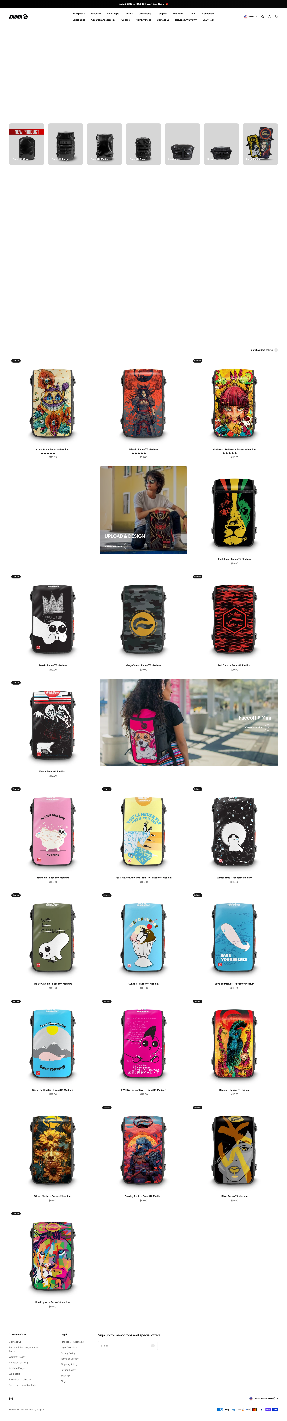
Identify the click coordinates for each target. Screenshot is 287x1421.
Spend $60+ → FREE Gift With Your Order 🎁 (143, 4)
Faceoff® (96, 13)
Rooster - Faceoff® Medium (234, 1090)
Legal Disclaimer (69, 1347)
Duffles (129, 13)
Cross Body (145, 13)
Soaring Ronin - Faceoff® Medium (143, 1196)
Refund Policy (68, 1369)
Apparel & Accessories (103, 19)
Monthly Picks (143, 19)
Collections (208, 13)
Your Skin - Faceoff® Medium (53, 877)
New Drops (113, 13)
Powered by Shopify (34, 1409)
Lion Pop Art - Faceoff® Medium (52, 1302)
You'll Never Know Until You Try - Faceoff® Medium (143, 877)
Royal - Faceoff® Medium (53, 665)
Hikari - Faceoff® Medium (143, 449)
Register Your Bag (18, 1362)
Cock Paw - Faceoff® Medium (52, 449)
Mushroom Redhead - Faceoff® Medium (234, 449)
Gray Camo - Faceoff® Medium (143, 665)
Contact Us (163, 19)
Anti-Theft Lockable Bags (22, 1385)
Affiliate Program (18, 1368)
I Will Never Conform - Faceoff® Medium (143, 1090)
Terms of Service (70, 1358)
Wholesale (14, 1373)
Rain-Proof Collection (20, 1379)
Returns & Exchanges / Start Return (24, 1349)
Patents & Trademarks (72, 1341)
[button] (48, 453)
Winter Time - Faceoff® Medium (234, 877)
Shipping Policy (69, 1364)
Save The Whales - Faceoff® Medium (52, 1090)
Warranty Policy (17, 1356)
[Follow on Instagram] (11, 1399)
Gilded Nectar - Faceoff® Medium (52, 1196)
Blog (63, 1381)
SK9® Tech (208, 19)
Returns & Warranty (186, 19)
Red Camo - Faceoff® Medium (234, 665)
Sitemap (65, 1375)
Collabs (125, 19)
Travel (192, 13)
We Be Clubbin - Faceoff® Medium (53, 983)
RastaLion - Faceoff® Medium (234, 559)
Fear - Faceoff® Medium (52, 771)
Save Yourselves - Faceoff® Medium (234, 983)
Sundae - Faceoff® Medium (143, 983)
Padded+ (178, 13)
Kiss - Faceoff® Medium (234, 1196)
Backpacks (79, 13)
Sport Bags (79, 19)
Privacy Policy (68, 1353)
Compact (162, 13)
